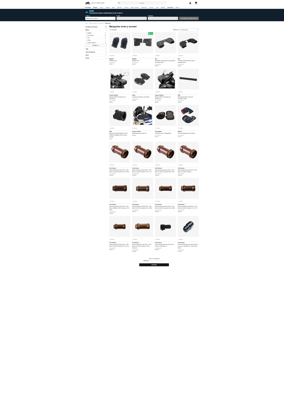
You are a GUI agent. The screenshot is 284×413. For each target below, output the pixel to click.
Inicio (86, 23)
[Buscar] (119, 3)
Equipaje (163, 7)
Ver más (154, 265)
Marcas (177, 7)
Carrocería (101, 23)
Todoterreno (144, 7)
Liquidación (170, 7)
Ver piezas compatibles (189, 18)
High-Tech (119, 7)
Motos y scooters (135, 7)
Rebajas (95, 7)
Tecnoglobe (158, 131)
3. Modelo (150, 16)
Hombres (108, 7)
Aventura (151, 7)
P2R (179, 95)
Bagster (111, 59)
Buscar (142, 3)
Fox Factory (112, 168)
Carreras (126, 7)
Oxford (180, 131)
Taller (157, 7)
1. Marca (87, 16)
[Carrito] (196, 2)
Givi (156, 59)
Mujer (113, 7)
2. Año (118, 16)
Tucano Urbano (113, 95)
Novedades (88, 7)
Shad (133, 95)
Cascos (101, 7)
